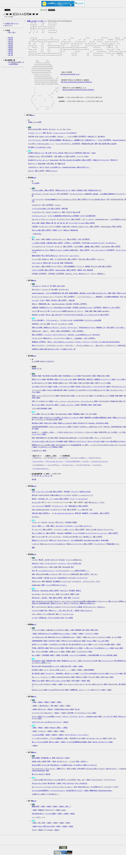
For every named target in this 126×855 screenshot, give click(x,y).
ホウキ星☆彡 (78, 765)
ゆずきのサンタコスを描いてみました (48, 601)
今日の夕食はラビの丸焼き (62, 307)
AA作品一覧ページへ (12, 23)
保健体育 (85, 513)
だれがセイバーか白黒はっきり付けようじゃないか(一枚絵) (63, 417)
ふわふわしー (36, 286)
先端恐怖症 (68, 533)
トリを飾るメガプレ (66, 349)
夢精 (53, 758)
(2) (90, 199)
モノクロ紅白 (64, 594)
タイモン (78, 342)
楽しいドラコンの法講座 (40, 742)
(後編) (121, 395)
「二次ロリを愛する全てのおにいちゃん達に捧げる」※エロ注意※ (54, 780)
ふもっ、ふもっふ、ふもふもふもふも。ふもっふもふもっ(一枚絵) (76, 401)
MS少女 (45, 129)
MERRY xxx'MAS (85, 491)
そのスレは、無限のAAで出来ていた (83, 603)
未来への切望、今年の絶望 (76, 768)
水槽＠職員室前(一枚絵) (40, 641)
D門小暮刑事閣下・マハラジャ (74, 266)
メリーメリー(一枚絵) (39, 390)
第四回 (10, 49)
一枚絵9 (34, 709)
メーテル (35, 617)
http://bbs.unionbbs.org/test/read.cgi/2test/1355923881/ (78, 89)
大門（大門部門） (69, 297)
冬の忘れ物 (66, 567)
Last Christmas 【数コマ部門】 (111, 246)
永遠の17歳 (65, 226)
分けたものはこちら (66, 432)
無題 (44, 133)
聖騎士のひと (47, 338)
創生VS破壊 (36, 758)
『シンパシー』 (97, 465)
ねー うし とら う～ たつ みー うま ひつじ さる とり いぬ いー (52, 787)
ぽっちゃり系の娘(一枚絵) (108, 655)
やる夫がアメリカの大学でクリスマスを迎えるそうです (86, 390)
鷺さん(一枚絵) (54, 742)
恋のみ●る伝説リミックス (50, 666)
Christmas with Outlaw (69, 167)
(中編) (116, 395)
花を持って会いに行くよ (84, 386)
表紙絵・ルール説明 (34, 122)
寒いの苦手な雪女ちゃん (50, 255)
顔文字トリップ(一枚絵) (40, 644)
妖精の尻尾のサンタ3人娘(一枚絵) (47, 438)
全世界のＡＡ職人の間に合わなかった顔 (45, 349)
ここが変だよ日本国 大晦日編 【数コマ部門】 (47, 243)
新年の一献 (47, 263)
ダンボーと (45, 286)
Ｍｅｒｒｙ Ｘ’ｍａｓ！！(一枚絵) (43, 677)
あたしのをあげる (81, 783)
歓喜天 (34, 499)
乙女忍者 (69, 304)
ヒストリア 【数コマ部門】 (43, 529)
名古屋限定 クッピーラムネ (62, 581)
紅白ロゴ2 (50, 361)
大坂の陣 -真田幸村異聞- (40, 427)
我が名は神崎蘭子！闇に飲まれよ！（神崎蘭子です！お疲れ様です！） (73, 140)
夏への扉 (48, 153)
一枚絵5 (78, 637)
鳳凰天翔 (49, 581)
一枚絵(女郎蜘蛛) (88, 670)
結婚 (61, 263)
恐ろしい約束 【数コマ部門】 (41, 230)
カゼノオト (94, 574)
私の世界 (45, 140)
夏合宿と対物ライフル (60, 383)
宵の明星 (31, 147)
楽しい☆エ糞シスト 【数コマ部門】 (44, 533)
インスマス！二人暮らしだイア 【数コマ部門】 (69, 529)
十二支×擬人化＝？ (52, 794)
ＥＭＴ (42, 300)
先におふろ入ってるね (39, 783)
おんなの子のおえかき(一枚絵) (59, 690)
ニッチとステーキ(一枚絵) (84, 395)
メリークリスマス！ (34, 140)
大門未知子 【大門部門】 (56, 273)
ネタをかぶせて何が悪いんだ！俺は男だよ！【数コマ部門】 (83, 537)
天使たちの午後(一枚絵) (86, 383)
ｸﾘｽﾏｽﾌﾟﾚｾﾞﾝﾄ (49, 810)
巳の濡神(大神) (90, 216)
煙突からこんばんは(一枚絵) (67, 423)
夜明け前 (78, 513)
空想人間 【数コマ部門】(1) (41, 513)
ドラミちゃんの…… (52, 320)
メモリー (93, 273)
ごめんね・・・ (62, 136)
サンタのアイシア (56, 509)
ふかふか (45, 289)
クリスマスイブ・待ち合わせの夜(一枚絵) (48, 419)
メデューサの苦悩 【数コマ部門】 (43, 270)
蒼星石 (79, 270)
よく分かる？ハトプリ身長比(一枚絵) (50, 447)
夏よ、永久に (36, 239)
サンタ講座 (69, 617)
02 (40, 368)
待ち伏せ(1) (81, 423)
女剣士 (73, 190)
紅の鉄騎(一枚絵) (62, 441)
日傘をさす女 (36, 331)
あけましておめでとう (53, 212)
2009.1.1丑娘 (53, 567)
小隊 (55, 156)
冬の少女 (71, 334)
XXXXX (69, 212)
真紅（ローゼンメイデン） (115, 390)
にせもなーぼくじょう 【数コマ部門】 (64, 239)
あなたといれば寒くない (53, 167)
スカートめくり (37, 263)
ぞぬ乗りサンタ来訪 (38, 794)
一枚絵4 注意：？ (64, 806)
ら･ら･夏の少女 (83, 509)
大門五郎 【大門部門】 (39, 273)
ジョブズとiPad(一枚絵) (85, 438)
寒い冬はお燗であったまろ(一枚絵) (80, 644)
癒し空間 (65, 293)
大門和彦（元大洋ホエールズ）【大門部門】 (87, 307)
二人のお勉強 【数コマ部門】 (99, 513)
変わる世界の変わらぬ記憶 (107, 143)
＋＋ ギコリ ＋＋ (38, 817)
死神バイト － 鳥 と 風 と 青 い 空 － (61, 610)
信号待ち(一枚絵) (37, 417)
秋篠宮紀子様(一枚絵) (53, 661)
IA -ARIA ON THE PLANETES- (110, 342)
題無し (52, 526)
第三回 (10, 51)
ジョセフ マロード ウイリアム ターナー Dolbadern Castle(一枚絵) (78, 716)
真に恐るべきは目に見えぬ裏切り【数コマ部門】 (75, 160)
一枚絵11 (56, 713)
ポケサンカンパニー (89, 607)
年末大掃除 (104, 540)
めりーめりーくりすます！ (65, 526)
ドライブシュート (58, 506)
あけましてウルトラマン (105, 529)
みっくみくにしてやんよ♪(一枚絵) (99, 637)
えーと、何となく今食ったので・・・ (56, 670)
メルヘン (58, 205)
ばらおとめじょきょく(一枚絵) (97, 738)
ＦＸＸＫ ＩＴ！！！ (35, 133)
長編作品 (41, 810)
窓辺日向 (35, 315)
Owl (41, 324)
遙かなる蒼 (76, 212)
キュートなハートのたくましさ (74, 684)
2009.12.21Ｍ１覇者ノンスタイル (46, 574)
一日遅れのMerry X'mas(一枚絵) (64, 709)
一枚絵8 (57, 655)
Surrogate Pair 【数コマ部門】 (49, 590)
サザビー (60, 266)
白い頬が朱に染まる (98, 199)
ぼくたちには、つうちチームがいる (43, 194)
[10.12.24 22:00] (104, 401)
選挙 (63, 212)
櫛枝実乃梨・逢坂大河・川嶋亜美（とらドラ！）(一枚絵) (97, 379)
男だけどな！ (60, 522)
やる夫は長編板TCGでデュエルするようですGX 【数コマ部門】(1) (67, 199)
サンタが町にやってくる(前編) (104, 395)
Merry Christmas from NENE (40, 509)
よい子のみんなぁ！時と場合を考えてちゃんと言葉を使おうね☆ (53, 637)
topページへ (8, 25)
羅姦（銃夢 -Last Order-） (102, 311)
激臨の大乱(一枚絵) (103, 376)
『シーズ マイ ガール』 (83, 465)
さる (114, 738)
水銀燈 (42, 223)
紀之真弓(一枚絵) (37, 670)
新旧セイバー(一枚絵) (39, 379)
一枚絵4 (80, 633)
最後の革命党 (36, 255)
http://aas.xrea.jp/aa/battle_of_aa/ (70, 74)
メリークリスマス (59, 338)
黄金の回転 (41, 163)
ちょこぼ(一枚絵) (103, 641)
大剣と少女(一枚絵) (107, 677)
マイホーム (41, 731)
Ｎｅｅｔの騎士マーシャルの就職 (43, 716)
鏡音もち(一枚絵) (81, 677)
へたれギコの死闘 (38, 735)
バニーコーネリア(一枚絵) (101, 386)
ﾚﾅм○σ (42, 563)
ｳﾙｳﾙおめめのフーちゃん (87, 327)
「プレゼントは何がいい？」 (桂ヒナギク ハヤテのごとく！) (96, 345)
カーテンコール (82, 578)
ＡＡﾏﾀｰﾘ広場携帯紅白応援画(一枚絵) (79, 742)
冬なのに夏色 (36, 765)
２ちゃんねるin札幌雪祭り (40, 790)
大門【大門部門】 (47, 156)
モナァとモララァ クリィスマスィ (77, 735)
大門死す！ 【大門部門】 (72, 243)
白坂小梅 (31, 136)
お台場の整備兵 (79, 320)
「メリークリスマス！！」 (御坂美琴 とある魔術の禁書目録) (97, 297)
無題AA (78, 590)
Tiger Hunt (60, 533)
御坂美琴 (48, 506)
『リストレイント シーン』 (99, 461)
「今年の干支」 (37, 234)
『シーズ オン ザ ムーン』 (40, 468)
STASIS (74, 495)
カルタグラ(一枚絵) (52, 405)
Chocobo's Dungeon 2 (119, 140)
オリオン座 (45, 765)
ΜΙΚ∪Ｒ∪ (35, 563)
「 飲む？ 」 (46, 331)
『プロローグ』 (37, 458)
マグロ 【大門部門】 (105, 140)
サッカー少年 (40, 537)
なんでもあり (36, 594)
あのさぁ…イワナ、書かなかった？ (77, 273)
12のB (110, 738)
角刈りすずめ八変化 (34, 129)
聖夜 (47, 770)
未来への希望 (41, 761)
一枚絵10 (49, 709)
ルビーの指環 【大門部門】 (77, 136)
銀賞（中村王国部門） (64, 331)
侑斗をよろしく (94, 502)
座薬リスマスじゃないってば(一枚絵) (58, 680)
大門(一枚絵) (73, 383)
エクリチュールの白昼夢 (93, 320)
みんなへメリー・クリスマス (52, 297)
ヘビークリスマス (38, 199)
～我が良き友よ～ (44, 705)
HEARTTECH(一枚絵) (67, 395)
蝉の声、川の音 (44, 560)
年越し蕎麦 (88, 311)
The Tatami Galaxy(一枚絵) (63, 414)
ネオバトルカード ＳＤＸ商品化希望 (70, 540)
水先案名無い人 (46, 758)
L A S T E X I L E (41, 607)
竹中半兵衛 (85, 243)
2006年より (45, 259)
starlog (94, 153)
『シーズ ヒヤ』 (63, 458)
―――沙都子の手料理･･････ (79, 570)
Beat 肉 (34, 432)
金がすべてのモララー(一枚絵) (103, 742)
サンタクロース (100, 544)
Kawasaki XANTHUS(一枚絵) (98, 423)
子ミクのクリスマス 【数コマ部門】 (69, 219)
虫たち (42, 167)
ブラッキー (74, 491)
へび (83, 219)
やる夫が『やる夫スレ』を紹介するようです (87, 427)
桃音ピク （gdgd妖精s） (74, 338)
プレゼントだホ (37, 338)
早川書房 (72, 590)
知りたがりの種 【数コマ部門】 (101, 266)
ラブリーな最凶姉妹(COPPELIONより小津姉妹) (63, 216)
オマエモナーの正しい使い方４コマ (43, 441)
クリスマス (50, 246)
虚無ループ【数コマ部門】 (67, 156)
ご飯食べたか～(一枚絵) (56, 651)
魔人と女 (35, 774)
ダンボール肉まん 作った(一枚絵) (96, 684)
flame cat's (80, 780)
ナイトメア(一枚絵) (116, 673)
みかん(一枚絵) (92, 641)
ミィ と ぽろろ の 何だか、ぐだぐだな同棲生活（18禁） (50, 738)
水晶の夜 (72, 300)
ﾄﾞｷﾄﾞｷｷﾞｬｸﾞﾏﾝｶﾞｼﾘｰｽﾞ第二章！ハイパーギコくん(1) (80, 315)
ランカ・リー (36, 522)
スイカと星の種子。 (38, 320)
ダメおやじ (35, 517)
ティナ (72, 499)
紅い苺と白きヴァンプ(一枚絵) (42, 383)
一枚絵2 (34, 633)
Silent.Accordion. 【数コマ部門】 (65, 270)
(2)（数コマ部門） (104, 315)
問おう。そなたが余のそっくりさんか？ (61, 342)
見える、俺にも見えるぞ (54, 315)
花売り (53, 331)
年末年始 (68, 522)
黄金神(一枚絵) (37, 376)
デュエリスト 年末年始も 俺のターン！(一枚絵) (62, 673)
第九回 (10, 39)
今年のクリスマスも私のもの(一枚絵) (73, 641)
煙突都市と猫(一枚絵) (82, 630)
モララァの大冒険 (42, 651)
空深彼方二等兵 (82, 190)
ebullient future (36, 585)
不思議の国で (68, 263)
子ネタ (34, 830)
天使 (75, 787)
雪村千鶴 (65, 208)
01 (38, 368)
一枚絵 (72, 630)
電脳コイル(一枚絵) (38, 680)
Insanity (63, 810)
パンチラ (35, 560)
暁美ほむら (101, 273)
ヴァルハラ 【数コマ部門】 (64, 246)
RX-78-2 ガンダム (48, 522)
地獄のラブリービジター (101, 160)
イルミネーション (68, 614)
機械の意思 (35, 806)
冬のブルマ (64, 590)
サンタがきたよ (111, 243)
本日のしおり (36, 581)
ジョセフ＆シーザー (38, 212)
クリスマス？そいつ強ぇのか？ (42, 713)
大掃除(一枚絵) (70, 651)
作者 (33, 401)
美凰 (47, 526)
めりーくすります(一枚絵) (96, 441)
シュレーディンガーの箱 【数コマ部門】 (49, 491)
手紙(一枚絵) (97, 405)
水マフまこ (52, 129)
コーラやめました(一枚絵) (44, 401)
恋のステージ (32, 163)
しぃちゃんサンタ (82, 499)
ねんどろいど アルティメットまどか (44, 219)
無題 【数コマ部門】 (56, 598)
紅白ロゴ (43, 361)
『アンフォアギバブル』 (73, 461)
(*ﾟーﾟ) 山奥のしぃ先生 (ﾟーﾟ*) (47, 432)
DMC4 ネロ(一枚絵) (50, 423)
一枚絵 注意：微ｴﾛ (38, 823)
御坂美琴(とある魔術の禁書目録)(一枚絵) (98, 417)
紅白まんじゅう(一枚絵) (40, 690)
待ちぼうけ (35, 590)
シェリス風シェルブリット (83, 526)
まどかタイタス (63, 289)
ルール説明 (35, 183)
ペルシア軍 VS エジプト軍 (40, 311)
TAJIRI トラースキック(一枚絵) (64, 386)
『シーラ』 (85, 461)
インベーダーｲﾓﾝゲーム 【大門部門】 (68, 143)
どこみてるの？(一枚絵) (84, 651)
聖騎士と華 (49, 223)
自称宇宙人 (35, 324)
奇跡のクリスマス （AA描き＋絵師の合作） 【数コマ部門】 (70, 250)
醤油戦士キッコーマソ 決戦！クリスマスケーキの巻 (79, 661)
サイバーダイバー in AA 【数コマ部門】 (82, 223)
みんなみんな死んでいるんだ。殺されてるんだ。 (102, 768)
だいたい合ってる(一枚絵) (68, 379)
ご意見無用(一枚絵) (47, 655)
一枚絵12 (64, 713)
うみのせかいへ (33, 167)
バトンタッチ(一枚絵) (110, 716)
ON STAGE (96, 334)
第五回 (10, 47)
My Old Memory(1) (62, 445)
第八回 (10, 41)
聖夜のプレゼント (52, 171)
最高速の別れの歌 (87, 143)
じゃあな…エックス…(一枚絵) (69, 405)
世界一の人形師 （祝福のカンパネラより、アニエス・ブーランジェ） (55, 327)
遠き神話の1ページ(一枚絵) (72, 376)
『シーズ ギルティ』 (38, 465)
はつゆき (42, 315)
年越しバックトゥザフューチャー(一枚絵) (45, 395)
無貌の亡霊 (61, 163)
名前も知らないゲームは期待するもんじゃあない (54, 633)
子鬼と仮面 (110, 327)
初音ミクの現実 (37, 578)
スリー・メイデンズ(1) (101, 438)
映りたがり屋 (36, 666)
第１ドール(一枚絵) (38, 405)
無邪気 (77, 610)
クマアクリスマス (110, 780)
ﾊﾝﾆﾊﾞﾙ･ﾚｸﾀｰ (72, 578)
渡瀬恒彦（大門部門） (39, 342)
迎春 (33, 574)
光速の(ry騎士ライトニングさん (60, 495)
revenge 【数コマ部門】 (61, 499)
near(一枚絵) (119, 648)
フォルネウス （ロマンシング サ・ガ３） (86, 581)
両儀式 (75, 522)
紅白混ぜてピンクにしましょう (38, 160)
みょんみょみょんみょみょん (64, 513)
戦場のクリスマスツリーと (78, 441)
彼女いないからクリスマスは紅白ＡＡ (52, 544)
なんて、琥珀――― (38, 526)
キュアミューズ (37, 297)
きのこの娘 (35, 223)
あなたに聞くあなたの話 (46, 826)
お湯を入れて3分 (65, 666)
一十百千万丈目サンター (40, 567)
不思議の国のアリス (112, 544)
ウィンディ (35, 300)
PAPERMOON (62, 578)
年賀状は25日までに (95, 190)
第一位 (49, 133)
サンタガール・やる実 (65, 324)
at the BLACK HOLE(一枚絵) (65, 677)
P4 (49, 289)
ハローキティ (69, 345)
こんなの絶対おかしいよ (83, 334)
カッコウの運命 (50, 813)
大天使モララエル (34, 156)
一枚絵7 (118, 644)
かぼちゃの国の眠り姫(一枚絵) (57, 390)
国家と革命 (94, 630)
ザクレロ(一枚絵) (94, 677)
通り (33, 607)
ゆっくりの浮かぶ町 (74, 563)
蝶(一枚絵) (54, 705)
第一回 (10, 55)
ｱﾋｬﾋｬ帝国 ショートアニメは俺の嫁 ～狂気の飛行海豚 (80, 655)
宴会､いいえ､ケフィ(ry (105, 661)
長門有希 (67, 491)
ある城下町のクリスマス (74, 790)
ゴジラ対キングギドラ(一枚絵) (42, 386)
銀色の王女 (122, 345)
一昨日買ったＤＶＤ (50, 578)
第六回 (10, 45)
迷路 (96, 143)
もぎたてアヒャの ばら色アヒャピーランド (46, 722)
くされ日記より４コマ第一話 (58, 644)
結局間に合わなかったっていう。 (73, 311)
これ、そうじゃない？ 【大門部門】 (103, 250)
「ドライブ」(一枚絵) (91, 633)
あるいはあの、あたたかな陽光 (45, 136)
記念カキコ (60, 758)
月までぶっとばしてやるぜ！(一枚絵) (44, 684)
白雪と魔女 (50, 163)
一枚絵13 (65, 722)
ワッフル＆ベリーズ (38, 246)
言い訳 (77, 709)
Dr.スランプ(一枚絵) (47, 414)
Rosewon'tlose (54, 160)
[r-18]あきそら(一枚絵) (39, 450)
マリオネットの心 (66, 320)
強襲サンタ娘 (74, 594)
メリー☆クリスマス (62, 570)
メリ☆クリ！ (62, 563)
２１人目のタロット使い (43, 147)
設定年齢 (71, 713)
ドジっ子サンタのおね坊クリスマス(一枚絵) (94, 673)
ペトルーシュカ (55, 311)
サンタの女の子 (71, 133)
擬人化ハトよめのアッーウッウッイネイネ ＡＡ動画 (65, 607)
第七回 (10, 43)
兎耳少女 (35, 495)
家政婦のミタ (100, 327)
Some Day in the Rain (58, 304)
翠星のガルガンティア (62, 190)
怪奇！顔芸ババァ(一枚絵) (74, 648)
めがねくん (101, 607)
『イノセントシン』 (67, 465)
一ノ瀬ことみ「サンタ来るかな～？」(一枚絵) (99, 648)
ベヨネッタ (35, 544)
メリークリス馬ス (83, 156)
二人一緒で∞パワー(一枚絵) (96, 690)
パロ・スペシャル (38, 506)
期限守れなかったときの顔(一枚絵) (43, 445)
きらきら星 (55, 263)
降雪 (48, 761)
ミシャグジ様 (36, 259)
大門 (107, 199)
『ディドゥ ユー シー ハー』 (54, 461)
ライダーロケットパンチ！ (55, 345)
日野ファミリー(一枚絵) (103, 383)
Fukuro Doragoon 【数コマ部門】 (111, 226)
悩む (33, 651)
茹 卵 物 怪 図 (61, 223)
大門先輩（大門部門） (80, 304)
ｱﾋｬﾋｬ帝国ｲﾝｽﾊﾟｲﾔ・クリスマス (101, 787)
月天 (84, 270)
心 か (59, 129)
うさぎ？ (116, 787)
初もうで (67, 603)
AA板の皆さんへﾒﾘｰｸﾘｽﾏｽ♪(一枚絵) (57, 630)
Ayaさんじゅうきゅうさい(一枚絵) (60, 427)
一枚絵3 (74, 633)
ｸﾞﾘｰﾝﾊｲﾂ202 (48, 830)
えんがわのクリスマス (97, 243)
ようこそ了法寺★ (79, 533)
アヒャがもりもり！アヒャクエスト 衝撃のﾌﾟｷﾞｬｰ (49, 768)
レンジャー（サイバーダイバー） (56, 334)
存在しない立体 (91, 529)
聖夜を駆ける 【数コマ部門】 (78, 506)
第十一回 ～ (12, 32)
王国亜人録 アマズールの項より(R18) (51, 617)
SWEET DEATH (44, 495)
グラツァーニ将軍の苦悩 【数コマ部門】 (75, 574)
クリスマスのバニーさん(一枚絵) (85, 713)
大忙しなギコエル (68, 783)
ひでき (82, 216)
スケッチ (54, 324)
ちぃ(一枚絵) (36, 414)
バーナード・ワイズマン (90, 342)
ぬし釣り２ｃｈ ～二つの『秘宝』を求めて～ (72, 761)
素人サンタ (41, 709)
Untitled (67, 758)
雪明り (48, 300)
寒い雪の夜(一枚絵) (38, 673)
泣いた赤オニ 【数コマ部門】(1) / (43, 266)
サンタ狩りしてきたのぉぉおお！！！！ (41, 143)
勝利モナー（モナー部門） (112, 307)
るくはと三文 (36, 502)
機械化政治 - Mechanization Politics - (101, 790)
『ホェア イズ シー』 (95, 458)
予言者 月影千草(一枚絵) (40, 648)
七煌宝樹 (35, 226)
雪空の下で (114, 160)
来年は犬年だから (84, 787)
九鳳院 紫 (35, 307)
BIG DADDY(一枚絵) (89, 376)
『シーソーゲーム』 (53, 465)
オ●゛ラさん (67, 129)
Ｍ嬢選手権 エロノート (78, 690)
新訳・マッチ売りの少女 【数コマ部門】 (63, 259)
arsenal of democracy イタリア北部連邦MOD (46, 293)
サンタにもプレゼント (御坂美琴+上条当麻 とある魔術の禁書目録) (92, 194)
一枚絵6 (84, 637)
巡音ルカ (66, 230)
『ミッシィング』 (38, 461)
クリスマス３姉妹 (38, 610)
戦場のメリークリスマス (40, 540)
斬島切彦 (90, 270)
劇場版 (87, 266)
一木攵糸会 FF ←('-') (45, 499)
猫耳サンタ (53, 540)
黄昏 (33, 547)
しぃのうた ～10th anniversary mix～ (97, 219)
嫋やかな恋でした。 (83, 167)
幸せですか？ (36, 289)
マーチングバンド (51, 563)
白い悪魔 (47, 324)
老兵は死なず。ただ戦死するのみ (61, 765)
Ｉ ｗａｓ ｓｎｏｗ (58, 133)
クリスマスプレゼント (57, 790)
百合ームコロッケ (86, 610)
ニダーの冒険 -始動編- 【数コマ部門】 (87, 246)
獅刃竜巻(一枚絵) (52, 379)
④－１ (42, 476)
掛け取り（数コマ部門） (59, 300)
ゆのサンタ (54, 560)
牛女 (33, 570)
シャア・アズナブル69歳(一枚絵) (104, 644)
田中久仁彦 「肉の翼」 (40, 598)
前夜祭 (34, 368)
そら (66, 506)
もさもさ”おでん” (97, 780)
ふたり (60, 230)
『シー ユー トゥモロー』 (78, 458)
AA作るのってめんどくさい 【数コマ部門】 (85, 226)
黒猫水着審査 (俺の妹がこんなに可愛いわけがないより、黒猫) (90, 293)
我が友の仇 (51, 783)
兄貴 (33, 601)
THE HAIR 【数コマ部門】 (87, 259)
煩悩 (88, 680)
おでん (102, 502)
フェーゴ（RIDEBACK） (74, 560)
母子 (72, 567)
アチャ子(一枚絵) (91, 414)
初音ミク (35, 304)
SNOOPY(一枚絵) (54, 641)
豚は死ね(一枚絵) (37, 423)
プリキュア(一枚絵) (38, 630)
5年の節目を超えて (38, 813)
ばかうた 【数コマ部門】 (36, 171)
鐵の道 (48, 774)
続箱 (33, 438)
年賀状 (54, 230)
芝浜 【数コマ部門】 (70, 509)
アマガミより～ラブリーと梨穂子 (50, 226)
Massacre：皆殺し (55, 727)
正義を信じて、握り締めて (96, 136)
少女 (90, 509)
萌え (46, 610)
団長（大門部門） (38, 334)
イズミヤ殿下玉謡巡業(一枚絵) (42, 408)
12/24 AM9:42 (37, 614)
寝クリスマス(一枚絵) (57, 648)
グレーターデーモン (48, 594)
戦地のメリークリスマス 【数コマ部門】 (80, 544)
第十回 (10, 37)
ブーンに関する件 (49, 614)
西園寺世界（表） (45, 304)
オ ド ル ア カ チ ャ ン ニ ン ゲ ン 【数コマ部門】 (102, 533)
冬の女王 (62, 560)
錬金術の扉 (74, 230)
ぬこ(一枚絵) (36, 655)
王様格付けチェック (45, 307)
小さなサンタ (36, 205)
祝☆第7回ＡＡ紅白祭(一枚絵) (52, 376)
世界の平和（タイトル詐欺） (108, 432)
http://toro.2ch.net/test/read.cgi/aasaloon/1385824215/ (76, 82)
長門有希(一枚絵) (86, 405)
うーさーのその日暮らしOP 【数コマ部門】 (46, 208)
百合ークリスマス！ (38, 345)
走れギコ (42, 774)
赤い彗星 (54, 289)
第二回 (10, 53)
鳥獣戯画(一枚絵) (78, 414)
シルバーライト (74, 255)
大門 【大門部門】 (63, 194)
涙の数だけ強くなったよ (36, 153)
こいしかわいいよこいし (46, 570)
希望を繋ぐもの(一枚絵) (78, 738)
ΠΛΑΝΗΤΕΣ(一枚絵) (38, 661)
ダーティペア (63, 255)
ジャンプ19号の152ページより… (56, 585)
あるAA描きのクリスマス (40, 250)
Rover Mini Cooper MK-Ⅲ (92, 540)
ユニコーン (101, 259)
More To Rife (61, 286)
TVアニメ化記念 (57, 153)
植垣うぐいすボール (90, 765)
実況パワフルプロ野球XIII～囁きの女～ (77, 153)
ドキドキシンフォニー (39, 216)
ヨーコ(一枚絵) (116, 637)
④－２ (47, 476)
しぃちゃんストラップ (85, 495)
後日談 (34, 479)
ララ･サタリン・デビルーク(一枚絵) (86, 432)
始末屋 (34, 761)
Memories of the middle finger (68, 438)
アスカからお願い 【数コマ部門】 (43, 190)
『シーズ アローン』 (50, 458)
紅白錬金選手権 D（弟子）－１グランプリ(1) (86, 445)
